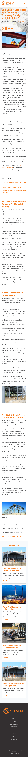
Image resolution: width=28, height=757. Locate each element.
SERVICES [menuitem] (14, 721)
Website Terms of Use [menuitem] (14, 753)
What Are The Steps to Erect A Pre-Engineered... (13, 684)
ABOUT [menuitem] (14, 718)
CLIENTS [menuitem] (14, 736)
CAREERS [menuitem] (14, 739)
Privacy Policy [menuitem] (14, 751)
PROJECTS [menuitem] (14, 727)
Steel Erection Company (7, 24)
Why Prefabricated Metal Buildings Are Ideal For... (12, 646)
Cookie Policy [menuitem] (14, 755)
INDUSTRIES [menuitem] (14, 724)
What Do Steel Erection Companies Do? (14, 188)
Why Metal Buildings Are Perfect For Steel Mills (12, 569)
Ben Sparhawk (12, 21)
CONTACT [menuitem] (14, 742)
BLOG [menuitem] (14, 733)
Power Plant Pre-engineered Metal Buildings (13, 608)
